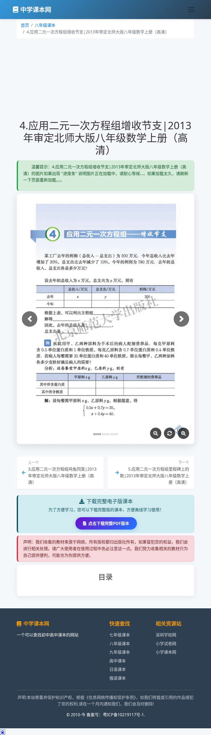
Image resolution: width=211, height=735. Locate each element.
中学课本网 (35, 9)
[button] (29, 319)
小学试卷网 (166, 643)
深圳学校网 (166, 635)
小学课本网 (166, 652)
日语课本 (117, 669)
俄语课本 (117, 678)
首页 (25, 25)
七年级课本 (119, 635)
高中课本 (117, 661)
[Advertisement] (105, 77)
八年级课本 (45, 25)
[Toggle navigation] (191, 9)
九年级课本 (119, 652)
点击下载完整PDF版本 (108, 523)
